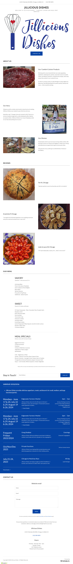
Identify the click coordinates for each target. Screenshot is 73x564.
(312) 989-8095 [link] (49, 2)
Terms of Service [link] (48, 516)
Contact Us (36, 53)
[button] (26, 408)
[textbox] (38, 375)
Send (36, 511)
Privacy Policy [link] (41, 516)
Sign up (65, 375)
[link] (36, 8)
